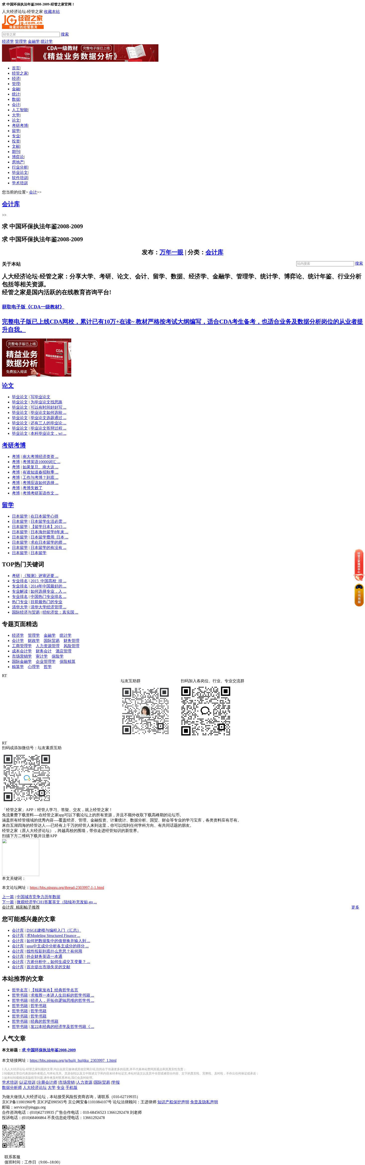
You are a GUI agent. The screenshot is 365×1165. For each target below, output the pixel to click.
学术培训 (20, 183)
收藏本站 (52, 11)
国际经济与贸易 (26, 612)
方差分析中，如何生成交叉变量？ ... (58, 962)
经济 (16, 78)
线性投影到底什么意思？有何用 (54, 951)
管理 (16, 84)
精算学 (18, 667)
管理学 (21, 41)
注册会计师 (47, 1082)
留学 (16, 131)
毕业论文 (20, 172)
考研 (16, 576)
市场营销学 (22, 656)
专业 (16, 136)
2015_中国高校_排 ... (48, 581)
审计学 (42, 656)
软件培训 (20, 178)
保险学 (58, 656)
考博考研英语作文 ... (40, 493)
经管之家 (20, 73)
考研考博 (20, 125)
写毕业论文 (40, 397)
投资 (16, 141)
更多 (355, 907)
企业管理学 (46, 661)
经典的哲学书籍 (44, 1021)
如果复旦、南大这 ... (40, 467)
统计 (16, 94)
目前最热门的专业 (46, 602)
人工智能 (20, 110)
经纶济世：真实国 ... (60, 612)
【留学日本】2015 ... (48, 527)
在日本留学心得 (44, 516)
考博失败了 (32, 488)
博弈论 (18, 157)
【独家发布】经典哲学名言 (54, 990)
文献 (16, 146)
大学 (16, 115)
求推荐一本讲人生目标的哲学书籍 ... (62, 995)
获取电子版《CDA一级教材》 (33, 306)
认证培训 (28, 1082)
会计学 (18, 640)
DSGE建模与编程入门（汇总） (54, 930)
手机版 (71, 1087)
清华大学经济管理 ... (48, 607)
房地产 (18, 162)
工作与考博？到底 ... (40, 477)
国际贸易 (52, 640)
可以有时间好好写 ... (48, 407)
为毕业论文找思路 (46, 402)
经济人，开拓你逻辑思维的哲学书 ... (62, 1000)
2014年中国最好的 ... (48, 586)
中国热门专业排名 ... (48, 596)
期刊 (16, 151)
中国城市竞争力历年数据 (38, 897)
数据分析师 (12, 1087)
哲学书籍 (20, 995)
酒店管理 (64, 651)
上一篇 (8, 897)
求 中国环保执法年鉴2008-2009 (49, 1050)
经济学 (8, 41)
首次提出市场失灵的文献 (48, 967)
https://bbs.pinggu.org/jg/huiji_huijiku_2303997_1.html (73, 1060)
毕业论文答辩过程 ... (48, 428)
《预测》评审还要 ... (40, 576)
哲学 (48, 667)
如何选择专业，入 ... (48, 591)
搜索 (65, 34)
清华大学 (20, 607)
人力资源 (84, 1082)
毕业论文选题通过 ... (48, 418)
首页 (16, 68)
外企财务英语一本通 (44, 956)
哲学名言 (20, 990)
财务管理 (71, 640)
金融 (16, 89)
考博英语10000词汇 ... (41, 462)
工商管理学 (22, 646)
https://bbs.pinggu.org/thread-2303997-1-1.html (67, 887)
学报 (116, 1082)
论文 (16, 120)
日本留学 (20, 516)
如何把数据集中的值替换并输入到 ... (58, 941)
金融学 (34, 41)
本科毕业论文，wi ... (48, 433)
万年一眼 (171, 252)
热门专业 (20, 602)
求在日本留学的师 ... (48, 542)
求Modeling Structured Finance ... (53, 935)
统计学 (47, 41)
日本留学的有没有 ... (48, 547)
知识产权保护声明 (173, 1102)
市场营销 (67, 1082)
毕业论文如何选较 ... (48, 412)
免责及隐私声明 (204, 1102)
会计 (16, 104)
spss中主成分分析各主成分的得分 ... (58, 946)
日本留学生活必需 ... (48, 521)
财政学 (34, 640)
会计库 (214, 252)
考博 (16, 456)
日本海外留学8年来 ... (49, 532)
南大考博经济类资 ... (40, 456)
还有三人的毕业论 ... (48, 423)
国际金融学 (22, 661)
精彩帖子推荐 (21, 907)
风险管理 (71, 646)
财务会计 (44, 651)
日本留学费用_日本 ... (49, 537)
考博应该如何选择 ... (40, 483)
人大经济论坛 (35, 1087)
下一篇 (8, 902)
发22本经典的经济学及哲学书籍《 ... (62, 1026)
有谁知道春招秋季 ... (40, 472)
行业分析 (20, 167)
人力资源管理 (48, 646)
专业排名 (20, 581)
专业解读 (20, 591)
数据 (16, 99)
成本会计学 (22, 651)
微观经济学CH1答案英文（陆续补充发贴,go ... (57, 902)
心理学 (34, 667)
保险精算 (67, 661)
